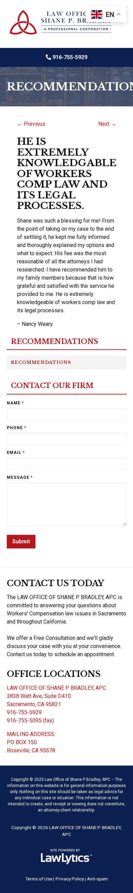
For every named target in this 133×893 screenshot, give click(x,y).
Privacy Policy (70, 878)
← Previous (31, 124)
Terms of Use (38, 878)
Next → (107, 124)
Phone (16, 427)
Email (16, 452)
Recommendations (54, 342)
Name (15, 403)
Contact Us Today (55, 583)
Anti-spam (97, 878)
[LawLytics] (66, 856)
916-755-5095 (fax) (30, 720)
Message (20, 477)
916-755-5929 (70, 57)
